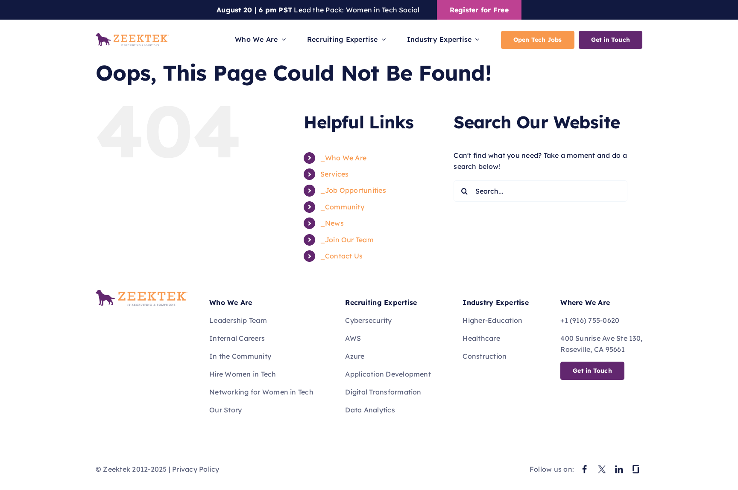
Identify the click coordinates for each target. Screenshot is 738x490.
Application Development (388, 374)
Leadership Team (238, 320)
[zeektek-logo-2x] (141, 293)
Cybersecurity (368, 320)
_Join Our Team (347, 239)
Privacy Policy (195, 469)
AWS (353, 338)
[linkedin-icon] (618, 466)
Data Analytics (370, 410)
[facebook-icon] (584, 466)
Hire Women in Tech (242, 374)
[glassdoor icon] (636, 466)
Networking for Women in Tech (261, 392)
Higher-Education (492, 320)
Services (334, 174)
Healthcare (481, 338)
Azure (354, 356)
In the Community (240, 356)
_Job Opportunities (353, 190)
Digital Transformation (383, 392)
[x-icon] (601, 466)
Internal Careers (237, 338)
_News (332, 223)
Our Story (225, 410)
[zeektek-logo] (132, 36)
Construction (485, 356)
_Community (342, 207)
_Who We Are (343, 158)
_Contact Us (341, 256)
